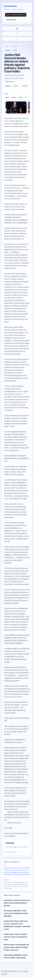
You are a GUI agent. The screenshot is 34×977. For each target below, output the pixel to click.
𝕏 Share (15, 86)
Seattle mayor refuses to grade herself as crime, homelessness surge (15, 936)
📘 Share (7, 86)
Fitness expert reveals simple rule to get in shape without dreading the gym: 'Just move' (16, 947)
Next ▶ (14, 97)
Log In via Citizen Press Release (15, 14)
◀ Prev (7, 97)
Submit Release (11, 19)
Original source (9, 81)
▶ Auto (20, 97)
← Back (6, 46)
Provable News (10, 6)
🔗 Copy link (24, 86)
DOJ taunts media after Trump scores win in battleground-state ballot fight (16, 913)
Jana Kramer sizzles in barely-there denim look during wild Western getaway (17, 903)
